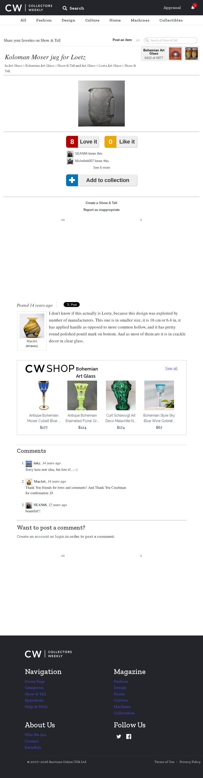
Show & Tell (66, 65)
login (59, 536)
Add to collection (107, 180)
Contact (32, 741)
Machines (122, 706)
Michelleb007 (84, 161)
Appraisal (172, 7)
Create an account (33, 536)
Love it (83, 141)
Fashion (121, 681)
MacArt (32, 341)
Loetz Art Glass (110, 65)
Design (120, 687)
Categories (34, 687)
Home (119, 694)
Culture (121, 700)
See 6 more (101, 167)
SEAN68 (81, 153)
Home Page (35, 681)
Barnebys (33, 747)
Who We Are (35, 734)
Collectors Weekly (28, 8)
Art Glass (15, 65)
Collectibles (124, 713)
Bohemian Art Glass (39, 65)
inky (37, 463)
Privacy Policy (190, 762)
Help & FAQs (36, 706)
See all (171, 368)
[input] (109, 9)
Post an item (122, 39)
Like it (121, 141)
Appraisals (34, 700)
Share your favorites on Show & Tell (32, 40)
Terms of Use (164, 762)
